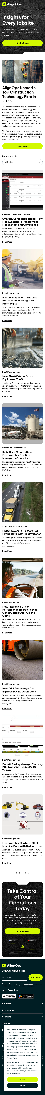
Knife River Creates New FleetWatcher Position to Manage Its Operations (17, 455)
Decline (22, 1085)
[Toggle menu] (41, 4)
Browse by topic (9, 156)
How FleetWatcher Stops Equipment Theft (18, 378)
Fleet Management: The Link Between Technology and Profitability (19, 300)
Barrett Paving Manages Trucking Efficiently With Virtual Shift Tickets (22, 767)
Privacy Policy (28, 984)
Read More (7, 242)
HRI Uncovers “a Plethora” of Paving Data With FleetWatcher (21, 532)
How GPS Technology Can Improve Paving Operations (19, 690)
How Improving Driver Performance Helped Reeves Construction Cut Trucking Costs (19, 611)
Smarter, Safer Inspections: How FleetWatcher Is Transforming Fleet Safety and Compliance (22, 221)
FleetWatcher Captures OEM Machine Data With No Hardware (22, 844)
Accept (22, 1079)
